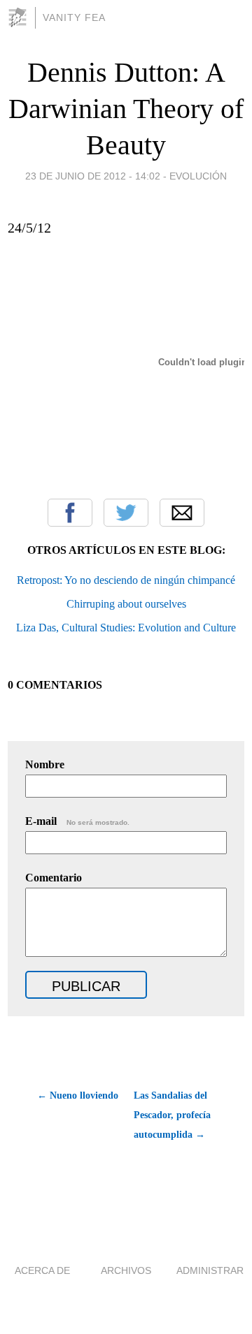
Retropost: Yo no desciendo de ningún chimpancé (126, 580)
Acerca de (42, 1270)
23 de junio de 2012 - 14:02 (92, 176)
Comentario (53, 878)
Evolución (198, 176)
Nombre (44, 764)
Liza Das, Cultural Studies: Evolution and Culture (126, 627)
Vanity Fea (74, 17)
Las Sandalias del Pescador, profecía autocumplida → (172, 1115)
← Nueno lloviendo (77, 1095)
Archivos (126, 1270)
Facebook (70, 513)
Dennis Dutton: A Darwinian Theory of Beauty (126, 109)
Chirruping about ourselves (126, 604)
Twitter (126, 513)
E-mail (77, 821)
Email (182, 513)
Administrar (210, 1270)
